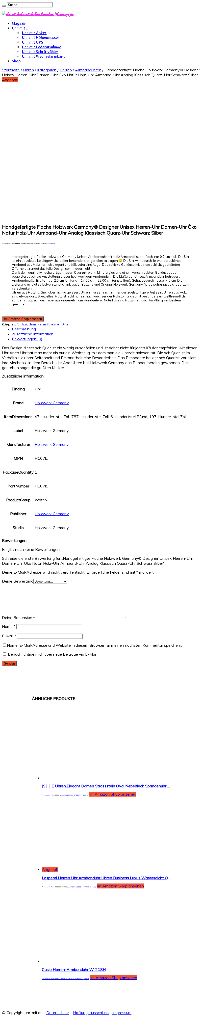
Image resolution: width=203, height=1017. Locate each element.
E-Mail (9, 635)
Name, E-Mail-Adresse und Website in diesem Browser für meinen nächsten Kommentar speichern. (94, 645)
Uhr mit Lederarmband (41, 47)
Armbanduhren (88, 69)
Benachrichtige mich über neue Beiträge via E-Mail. (52, 654)
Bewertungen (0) (27, 338)
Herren (66, 69)
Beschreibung (24, 328)
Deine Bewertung (17, 581)
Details (52, 243)
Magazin (19, 23)
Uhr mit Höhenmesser (40, 37)
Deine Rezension (18, 617)
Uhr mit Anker (34, 32)
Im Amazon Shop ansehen (23, 319)
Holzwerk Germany (52, 402)
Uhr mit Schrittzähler (40, 51)
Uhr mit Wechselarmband (44, 56)
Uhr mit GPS (32, 42)
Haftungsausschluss (91, 1012)
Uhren (28, 69)
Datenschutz (57, 1012)
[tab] (106, 328)
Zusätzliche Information (32, 333)
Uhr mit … (20, 28)
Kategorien (46, 69)
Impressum (121, 1012)
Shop (16, 61)
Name (8, 626)
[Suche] (4, 6)
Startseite (11, 69)
